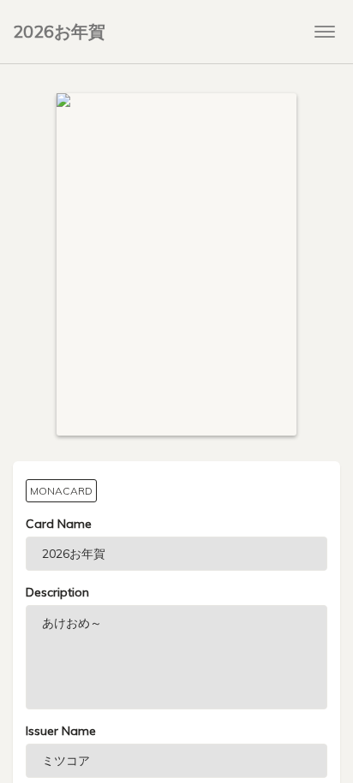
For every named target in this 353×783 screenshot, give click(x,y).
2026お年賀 (59, 31)
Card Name (59, 523)
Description (57, 592)
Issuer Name (61, 731)
